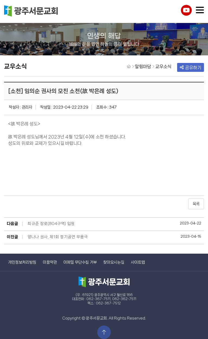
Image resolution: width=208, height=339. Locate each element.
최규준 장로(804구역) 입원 (51, 224)
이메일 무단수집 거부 (80, 262)
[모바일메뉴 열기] (200, 10)
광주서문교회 (31, 11)
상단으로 (104, 332)
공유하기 (193, 67)
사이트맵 (138, 262)
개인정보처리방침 (22, 262)
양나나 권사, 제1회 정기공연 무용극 (58, 237)
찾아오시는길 (113, 262)
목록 (196, 204)
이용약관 (50, 262)
